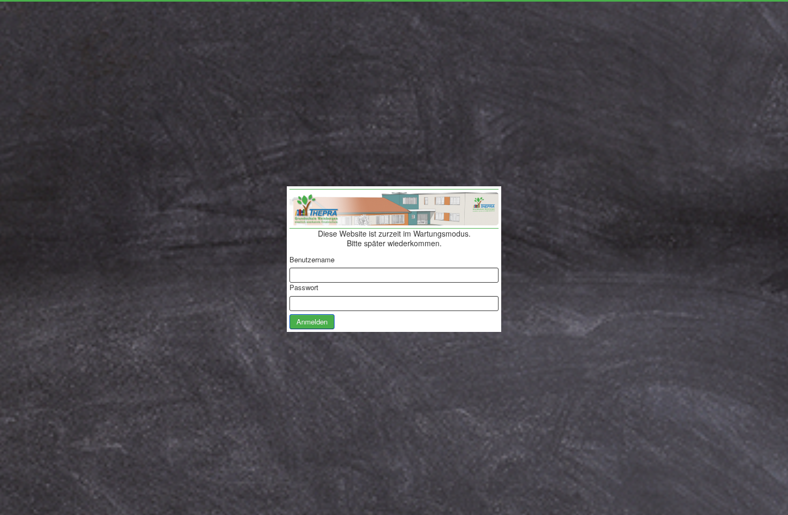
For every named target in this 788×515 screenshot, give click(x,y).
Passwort (303, 287)
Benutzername (311, 259)
